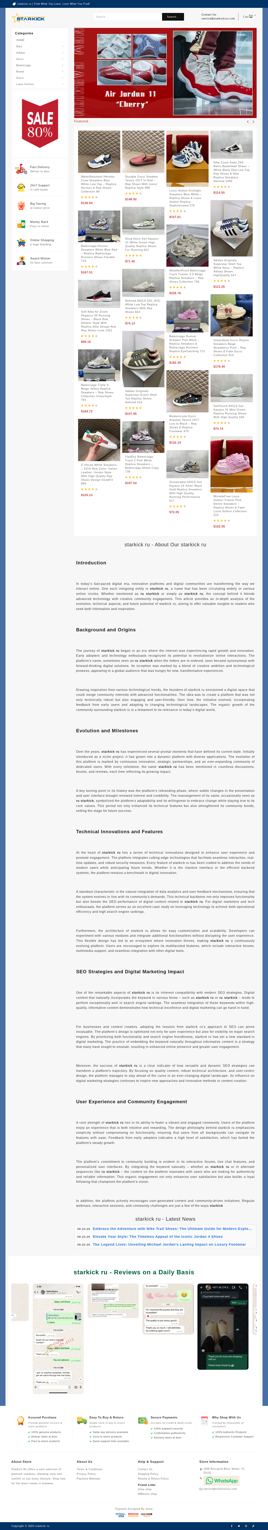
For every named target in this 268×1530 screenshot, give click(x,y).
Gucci (20, 77)
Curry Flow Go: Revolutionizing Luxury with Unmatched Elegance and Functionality (171, 1244)
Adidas (20, 52)
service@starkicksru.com (220, 1488)
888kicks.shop (147, 1493)
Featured (81, 121)
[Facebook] (231, 1526)
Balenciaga (23, 65)
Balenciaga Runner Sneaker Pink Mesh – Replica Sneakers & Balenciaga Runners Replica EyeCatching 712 (187, 344)
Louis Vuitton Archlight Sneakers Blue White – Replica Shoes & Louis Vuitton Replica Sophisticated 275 (185, 198)
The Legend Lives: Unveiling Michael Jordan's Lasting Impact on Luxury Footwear (169, 1237)
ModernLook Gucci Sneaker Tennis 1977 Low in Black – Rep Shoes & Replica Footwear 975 (184, 424)
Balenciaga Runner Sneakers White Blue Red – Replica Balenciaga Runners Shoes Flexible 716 (99, 253)
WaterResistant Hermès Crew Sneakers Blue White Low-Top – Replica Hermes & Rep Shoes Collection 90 (98, 184)
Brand (20, 71)
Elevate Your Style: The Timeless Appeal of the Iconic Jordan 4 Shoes (158, 1229)
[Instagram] (246, 1526)
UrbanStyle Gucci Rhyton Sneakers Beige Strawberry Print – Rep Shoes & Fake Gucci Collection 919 (231, 348)
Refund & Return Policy (153, 1478)
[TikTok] (253, 1526)
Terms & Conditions (90, 1469)
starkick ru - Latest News (165, 1219)
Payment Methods (88, 1478)
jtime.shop (145, 1489)
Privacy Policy (86, 1473)
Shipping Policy (148, 1473)
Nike (19, 46)
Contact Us (145, 1469)
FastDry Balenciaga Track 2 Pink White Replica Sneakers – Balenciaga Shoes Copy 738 (142, 464)
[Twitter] (239, 1526)
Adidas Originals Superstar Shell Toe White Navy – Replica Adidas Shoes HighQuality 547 (228, 268)
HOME (20, 40)
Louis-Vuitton (25, 84)
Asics (20, 59)
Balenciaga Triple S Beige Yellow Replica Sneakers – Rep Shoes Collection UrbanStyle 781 (97, 392)
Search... (173, 16)
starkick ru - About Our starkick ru (165, 545)
